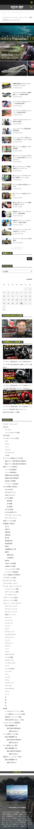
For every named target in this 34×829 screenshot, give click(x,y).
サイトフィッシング (11, 609)
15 (25, 296)
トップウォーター (10, 663)
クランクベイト (9, 637)
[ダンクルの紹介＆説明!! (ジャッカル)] (6, 187)
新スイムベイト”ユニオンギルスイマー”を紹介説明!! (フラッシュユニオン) (22, 157)
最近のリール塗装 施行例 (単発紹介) (15, 464)
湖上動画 (9, 506)
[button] (31, 7)
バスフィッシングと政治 (10, 597)
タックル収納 (9, 657)
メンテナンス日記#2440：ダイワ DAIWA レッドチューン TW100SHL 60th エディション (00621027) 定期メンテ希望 (17, 409)
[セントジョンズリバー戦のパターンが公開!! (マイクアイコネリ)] (6, 140)
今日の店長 (6, 435)
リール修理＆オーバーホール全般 (15, 714)
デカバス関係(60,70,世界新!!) (11, 575)
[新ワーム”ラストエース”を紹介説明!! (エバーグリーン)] (6, 169)
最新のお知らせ (13, 731)
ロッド (7, 694)
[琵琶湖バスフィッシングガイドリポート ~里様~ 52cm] (6, 223)
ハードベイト (9, 620)
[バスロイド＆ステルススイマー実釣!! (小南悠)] (6, 122)
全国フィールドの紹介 (9, 521)
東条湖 (7, 560)
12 (12, 296)
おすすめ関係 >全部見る (10, 486)
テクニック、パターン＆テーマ (12, 12)
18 (8, 300)
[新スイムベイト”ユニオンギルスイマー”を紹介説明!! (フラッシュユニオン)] (6, 158)
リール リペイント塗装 (12, 589)
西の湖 (7, 538)
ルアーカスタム (9, 688)
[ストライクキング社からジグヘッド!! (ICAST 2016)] (6, 104)
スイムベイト (5, 33)
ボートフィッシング (11, 612)
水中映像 (9, 504)
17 (4, 300)
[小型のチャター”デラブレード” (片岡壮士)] (17, 328)
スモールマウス (9, 654)
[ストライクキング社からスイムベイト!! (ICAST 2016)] (6, 113)
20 (17, 300)
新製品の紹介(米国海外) (12, 478)
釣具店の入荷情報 (10, 481)
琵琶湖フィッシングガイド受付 (12, 757)
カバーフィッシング (11, 606)
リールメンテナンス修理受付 (11, 723)
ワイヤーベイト (9, 683)
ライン (7, 674)
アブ (6, 441)
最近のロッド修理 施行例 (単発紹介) (15, 461)
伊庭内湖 (7, 535)
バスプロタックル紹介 (9, 577)
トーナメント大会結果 (11, 484)
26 (12, 303)
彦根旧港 (7, 532)
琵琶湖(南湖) (8, 543)
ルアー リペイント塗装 (12, 592)
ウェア (7, 629)
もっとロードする (16, 248)
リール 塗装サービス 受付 (10, 734)
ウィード (7, 626)
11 (8, 296)
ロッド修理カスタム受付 (10, 745)
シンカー (7, 677)
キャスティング (9, 632)
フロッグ (7, 646)
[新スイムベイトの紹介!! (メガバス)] (6, 196)
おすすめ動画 (9, 498)
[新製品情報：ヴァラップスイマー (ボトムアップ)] (17, 52)
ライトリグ (8, 671)
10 (4, 296)
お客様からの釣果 (10, 566)
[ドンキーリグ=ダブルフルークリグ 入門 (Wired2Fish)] (17, 40)
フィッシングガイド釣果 (12, 569)
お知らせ (5, 427)
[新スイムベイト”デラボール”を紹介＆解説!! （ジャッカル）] (6, 178)
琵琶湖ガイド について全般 (13, 717)
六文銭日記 (10, 558)
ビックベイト (9, 623)
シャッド (7, 640)
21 (21, 300)
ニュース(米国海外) (10, 472)
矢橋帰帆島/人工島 (10, 549)
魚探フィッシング (10, 614)
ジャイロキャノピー (11, 595)
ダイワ (7, 444)
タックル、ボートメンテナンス (12, 586)
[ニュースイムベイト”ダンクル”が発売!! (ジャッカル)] (6, 232)
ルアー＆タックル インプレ (13, 515)
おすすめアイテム (10, 492)
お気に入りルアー (10, 495)
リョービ (7, 450)
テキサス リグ (9, 660)
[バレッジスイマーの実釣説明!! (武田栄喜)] (6, 131)
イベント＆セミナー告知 (12, 432)
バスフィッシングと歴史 (10, 600)
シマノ (7, 447)
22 (25, 300)
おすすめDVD (9, 489)
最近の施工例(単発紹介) (14, 728)
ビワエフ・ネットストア (10, 424)
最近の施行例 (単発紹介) (14, 740)
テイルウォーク (9, 452)
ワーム (7, 680)
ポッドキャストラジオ (9, 580)
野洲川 (7, 546)
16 (30, 296)
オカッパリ (8, 617)
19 (12, 300)
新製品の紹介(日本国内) (12, 475)
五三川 (7, 526)
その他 (7, 455)
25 (8, 303)
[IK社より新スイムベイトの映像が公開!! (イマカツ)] (6, 205)
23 (30, 300)
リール (7, 691)
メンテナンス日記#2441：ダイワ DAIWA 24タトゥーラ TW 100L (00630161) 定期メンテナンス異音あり (17, 364)
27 (17, 303)
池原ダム (7, 529)
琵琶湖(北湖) (8, 541)
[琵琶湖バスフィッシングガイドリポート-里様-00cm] (6, 214)
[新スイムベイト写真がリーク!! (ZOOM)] (6, 149)
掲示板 (5, 708)
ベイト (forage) (9, 668)
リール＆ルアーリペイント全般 (14, 711)
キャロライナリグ (10, 634)
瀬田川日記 (10, 555)
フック (7, 666)
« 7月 (3, 310)
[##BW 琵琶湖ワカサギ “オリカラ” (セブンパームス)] (6, 86)
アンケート (8, 430)
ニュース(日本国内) (10, 469)
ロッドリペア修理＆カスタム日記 (13, 458)
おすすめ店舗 (9, 509)
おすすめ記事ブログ (11, 512)
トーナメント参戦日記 (11, 572)
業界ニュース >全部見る (10, 467)
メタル (7, 651)
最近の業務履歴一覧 (11, 725)
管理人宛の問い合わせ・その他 (14, 720)
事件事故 (9, 501)
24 (4, 303)
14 (21, 296)
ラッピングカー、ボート (10, 583)
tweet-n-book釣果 (10, 563)
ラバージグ (8, 686)
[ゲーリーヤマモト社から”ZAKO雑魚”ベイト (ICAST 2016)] (6, 95)
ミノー (7, 649)
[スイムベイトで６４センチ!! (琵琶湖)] (6, 241)
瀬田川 (7, 552)
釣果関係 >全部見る (9, 523)
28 (21, 303)
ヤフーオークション (11, 518)
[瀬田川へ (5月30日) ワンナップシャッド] (13, 71)
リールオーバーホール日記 (11, 438)
